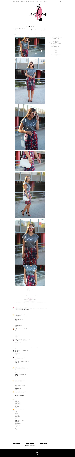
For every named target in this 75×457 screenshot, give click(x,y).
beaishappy (16, 367)
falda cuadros (32, 302)
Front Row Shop (44, 30)
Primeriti (56, 52)
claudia (15, 380)
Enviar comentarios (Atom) (31, 445)
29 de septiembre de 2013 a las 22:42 (23, 328)
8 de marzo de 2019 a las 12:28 (20, 420)
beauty (27, 1)
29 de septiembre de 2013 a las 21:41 (21, 314)
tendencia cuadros (42, 302)
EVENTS (17, 1)
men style (32, 1)
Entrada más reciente (16, 443)
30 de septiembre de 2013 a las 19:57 (21, 385)
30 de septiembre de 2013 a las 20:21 (21, 391)
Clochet (56, 51)
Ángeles (16, 385)
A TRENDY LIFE (56, 42)
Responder (16, 320)
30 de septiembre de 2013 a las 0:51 (25, 339)
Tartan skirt (30, 26)
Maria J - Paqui (16, 328)
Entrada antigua (44, 443)
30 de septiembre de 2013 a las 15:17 (22, 367)
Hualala (16, 409)
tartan (39, 302)
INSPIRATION (22, 1)
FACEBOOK (30, 299)
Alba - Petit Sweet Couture (18, 339)
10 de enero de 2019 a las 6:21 (20, 409)
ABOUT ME (45, 1)
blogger (18, 302)
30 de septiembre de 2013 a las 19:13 (21, 380)
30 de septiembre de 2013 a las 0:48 (21, 335)
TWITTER (34, 299)
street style (36, 302)
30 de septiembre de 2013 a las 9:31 (25, 350)
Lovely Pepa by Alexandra (56, 54)
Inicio (30, 443)
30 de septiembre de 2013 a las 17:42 (21, 374)
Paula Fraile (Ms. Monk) (18, 350)
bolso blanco (22, 302)
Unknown (16, 314)
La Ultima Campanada (17, 361)
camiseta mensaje (26, 302)
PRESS (41, 1)
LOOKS (14, 1)
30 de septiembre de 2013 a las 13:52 (25, 361)
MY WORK (37, 1)
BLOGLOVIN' (26, 299)
